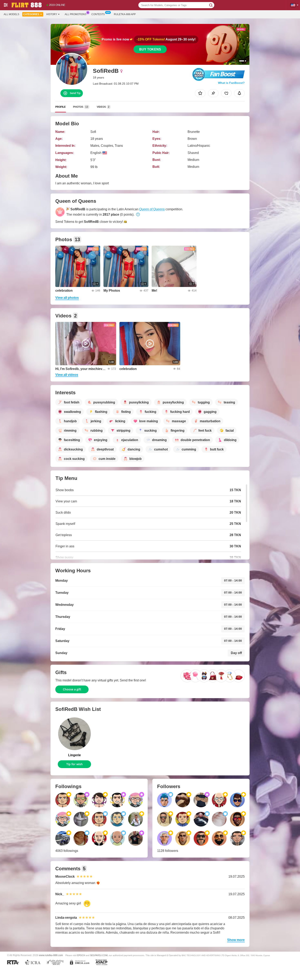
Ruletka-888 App (125, 14)
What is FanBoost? (231, 82)
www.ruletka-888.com (51, 955)
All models (11, 14)
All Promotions (75, 14)
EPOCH (81, 955)
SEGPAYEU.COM (99, 955)
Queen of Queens (152, 209)
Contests (98, 14)
